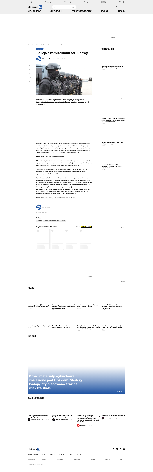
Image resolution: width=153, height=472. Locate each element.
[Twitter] (117, 449)
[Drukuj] (30, 73)
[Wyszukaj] (73, 7)
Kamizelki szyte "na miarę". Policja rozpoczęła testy (60, 197)
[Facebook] (113, 449)
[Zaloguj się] (117, 7)
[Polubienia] (30, 66)
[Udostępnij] (30, 81)
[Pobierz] (30, 77)
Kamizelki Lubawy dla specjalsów (55, 156)
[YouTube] (123, 449)
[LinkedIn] (120, 449)
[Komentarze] (30, 70)
